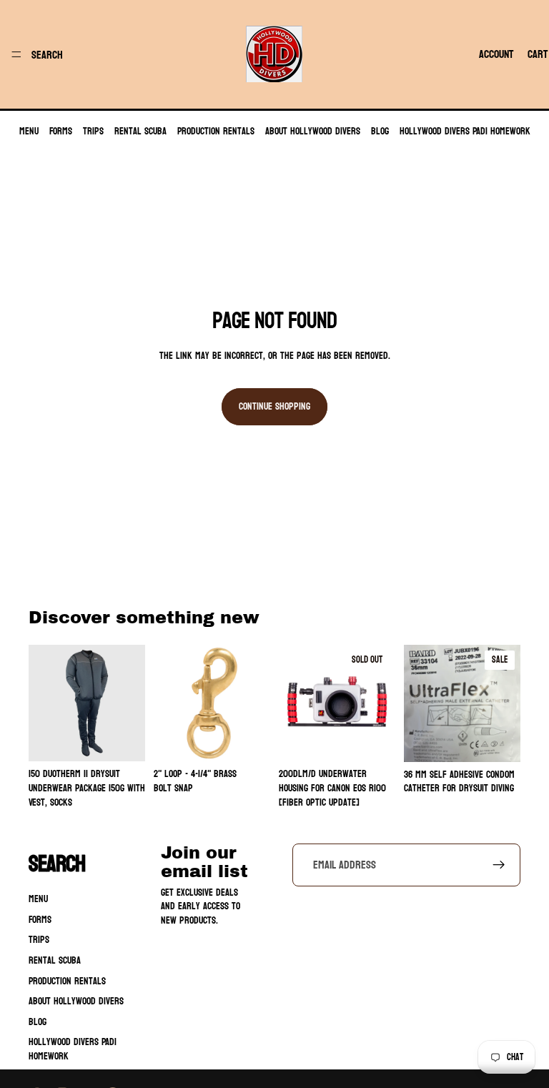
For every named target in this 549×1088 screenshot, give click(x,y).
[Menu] (16, 54)
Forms (60, 131)
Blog (380, 131)
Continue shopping (274, 406)
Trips (93, 131)
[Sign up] (499, 865)
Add (260, 739)
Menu (29, 131)
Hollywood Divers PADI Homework (465, 131)
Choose (135, 739)
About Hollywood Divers (312, 131)
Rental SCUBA (140, 131)
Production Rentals (215, 131)
